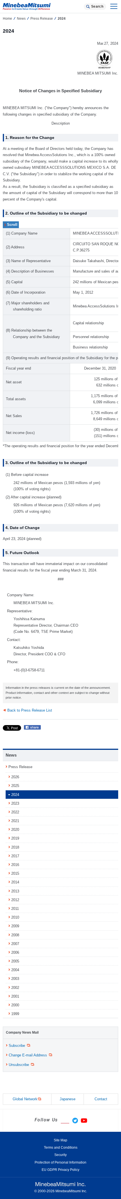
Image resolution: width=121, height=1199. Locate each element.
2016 (15, 865)
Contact (101, 1099)
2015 (15, 873)
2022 (15, 812)
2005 (15, 961)
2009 (15, 926)
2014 (15, 882)
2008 (15, 935)
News (21, 19)
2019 (15, 838)
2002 (15, 988)
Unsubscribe (19, 1065)
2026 (15, 777)
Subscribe (17, 1045)
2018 (15, 847)
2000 (15, 1005)
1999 (15, 1014)
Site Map (60, 1140)
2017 (15, 856)
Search (97, 6)
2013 (15, 891)
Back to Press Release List (29, 710)
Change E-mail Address (28, 1055)
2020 (15, 829)
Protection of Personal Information (60, 1162)
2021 (15, 821)
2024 (15, 795)
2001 (15, 996)
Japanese (67, 1099)
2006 (15, 952)
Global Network (25, 1099)
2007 (15, 944)
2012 (15, 900)
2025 (15, 786)
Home (7, 19)
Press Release (41, 19)
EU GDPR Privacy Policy (60, 1170)
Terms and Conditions (60, 1147)
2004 (15, 970)
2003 (15, 979)
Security (60, 1155)
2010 (15, 917)
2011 (15, 908)
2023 (15, 803)
